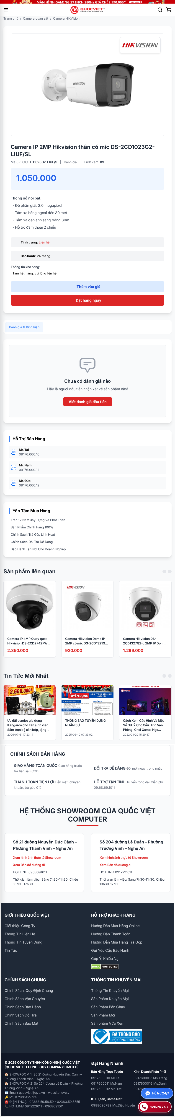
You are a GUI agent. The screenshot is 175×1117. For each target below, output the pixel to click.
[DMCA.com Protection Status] (130, 967)
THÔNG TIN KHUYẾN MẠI (116, 979)
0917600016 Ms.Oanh (150, 1083)
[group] (87, 2)
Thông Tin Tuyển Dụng (23, 942)
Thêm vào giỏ (88, 286)
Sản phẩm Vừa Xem (107, 1023)
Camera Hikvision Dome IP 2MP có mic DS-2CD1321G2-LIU (86, 641)
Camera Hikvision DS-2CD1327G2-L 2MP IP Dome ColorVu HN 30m (144, 641)
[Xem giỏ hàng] (169, 10)
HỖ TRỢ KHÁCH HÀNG (113, 915)
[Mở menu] (6, 10)
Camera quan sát (35, 18)
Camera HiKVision (66, 18)
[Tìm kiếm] (160, 10)
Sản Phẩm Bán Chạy (108, 1007)
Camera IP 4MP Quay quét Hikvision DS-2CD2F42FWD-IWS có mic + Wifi (29, 641)
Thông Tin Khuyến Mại (110, 990)
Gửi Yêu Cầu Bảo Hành (110, 950)
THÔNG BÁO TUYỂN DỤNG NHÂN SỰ (85, 723)
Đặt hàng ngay (88, 300)
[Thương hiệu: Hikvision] (140, 45)
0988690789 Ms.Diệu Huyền (113, 1105)
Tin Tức (11, 950)
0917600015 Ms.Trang (150, 1078)
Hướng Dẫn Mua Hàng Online (115, 925)
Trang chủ (10, 18)
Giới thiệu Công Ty (20, 925)
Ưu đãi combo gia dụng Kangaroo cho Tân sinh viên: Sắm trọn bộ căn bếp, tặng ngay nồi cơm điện (28, 725)
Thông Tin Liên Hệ (20, 934)
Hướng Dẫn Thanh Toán (110, 934)
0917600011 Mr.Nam (106, 1083)
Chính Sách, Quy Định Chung (29, 990)
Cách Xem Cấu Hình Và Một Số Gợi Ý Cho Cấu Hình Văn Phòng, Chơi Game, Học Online (143, 725)
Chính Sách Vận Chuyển (25, 998)
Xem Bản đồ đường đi (29, 865)
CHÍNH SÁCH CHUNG (25, 979)
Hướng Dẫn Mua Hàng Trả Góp (116, 942)
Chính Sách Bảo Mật (21, 1023)
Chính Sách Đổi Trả (21, 1015)
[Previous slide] (164, 571)
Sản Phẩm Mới (103, 1015)
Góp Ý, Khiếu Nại (105, 958)
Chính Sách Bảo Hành (23, 1007)
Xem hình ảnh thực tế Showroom (37, 857)
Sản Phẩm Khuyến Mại (110, 998)
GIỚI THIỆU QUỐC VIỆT (27, 915)
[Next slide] (170, 571)
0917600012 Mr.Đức (106, 1089)
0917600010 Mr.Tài (105, 1078)
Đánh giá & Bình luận (24, 327)
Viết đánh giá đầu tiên (88, 401)
